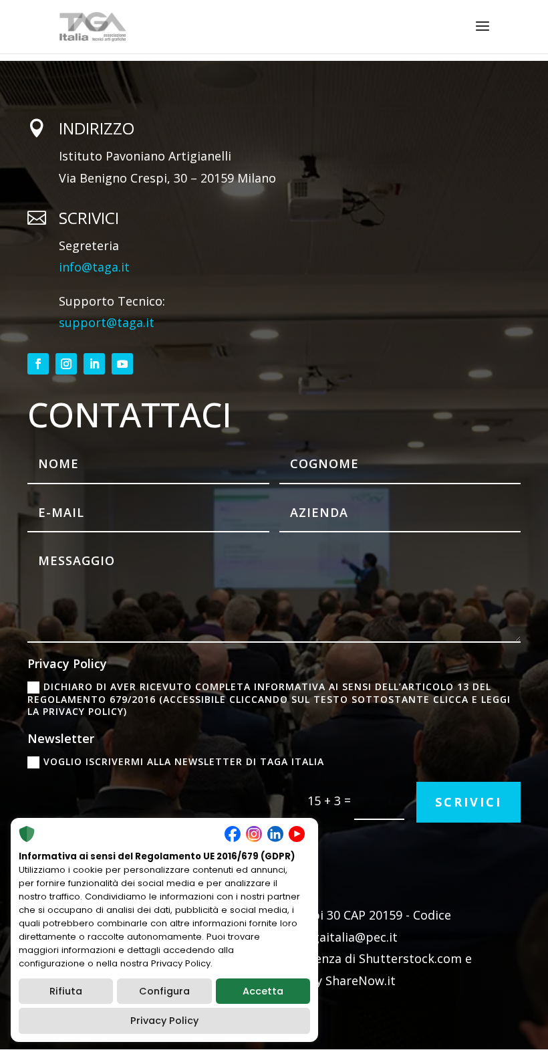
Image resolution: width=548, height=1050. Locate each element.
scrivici (468, 802)
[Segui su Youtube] (122, 364)
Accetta (263, 991)
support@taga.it (106, 322)
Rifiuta (65, 991)
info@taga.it (94, 267)
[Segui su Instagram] (66, 364)
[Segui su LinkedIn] (94, 364)
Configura (164, 991)
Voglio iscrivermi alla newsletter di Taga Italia (183, 762)
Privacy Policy (164, 1020)
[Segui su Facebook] (38, 364)
